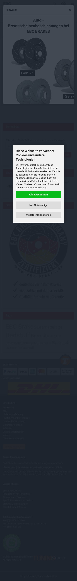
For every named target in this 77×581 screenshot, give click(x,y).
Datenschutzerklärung (35, 187)
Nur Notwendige (38, 205)
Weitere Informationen (38, 214)
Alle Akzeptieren (38, 194)
